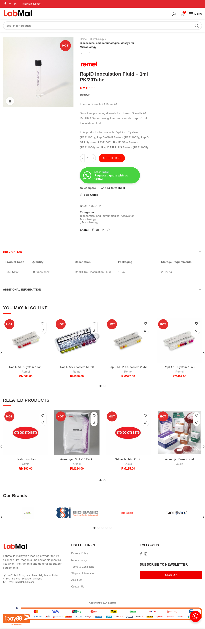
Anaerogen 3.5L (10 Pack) (76, 459)
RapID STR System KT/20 (25, 367)
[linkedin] (15, 3)
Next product (90, 53)
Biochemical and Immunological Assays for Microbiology (107, 45)
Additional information (22, 289)
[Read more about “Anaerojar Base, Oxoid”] (196, 422)
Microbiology (97, 39)
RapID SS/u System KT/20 (77, 367)
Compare (90, 187)
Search (197, 25)
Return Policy (79, 560)
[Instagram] (10, 3)
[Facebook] (5, 3)
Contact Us (77, 586)
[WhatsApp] (108, 229)
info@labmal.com (31, 3)
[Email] (97, 229)
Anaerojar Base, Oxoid (179, 459)
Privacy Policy (79, 553)
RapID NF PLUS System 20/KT (128, 367)
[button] (42, 330)
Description (12, 251)
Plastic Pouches (26, 459)
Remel (26, 371)
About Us (76, 579)
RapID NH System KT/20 (179, 367)
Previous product (82, 53)
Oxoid (25, 463)
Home (83, 39)
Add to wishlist (115, 187)
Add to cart (112, 158)
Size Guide (91, 194)
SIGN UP (171, 574)
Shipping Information (83, 573)
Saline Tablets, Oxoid (128, 459)
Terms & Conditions (82, 566)
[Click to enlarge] (10, 101)
